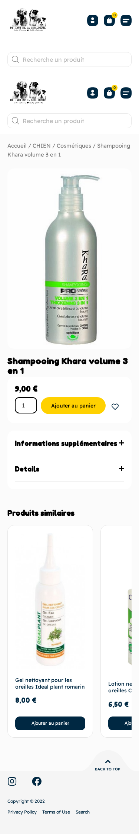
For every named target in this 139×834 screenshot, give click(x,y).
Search (83, 812)
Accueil (17, 145)
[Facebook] (36, 781)
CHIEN (42, 145)
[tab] (69, 443)
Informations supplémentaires (66, 443)
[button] (126, 20)
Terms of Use (56, 812)
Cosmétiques (74, 145)
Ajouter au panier (73, 405)
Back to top (107, 769)
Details (27, 469)
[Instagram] (11, 781)
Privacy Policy (22, 812)
